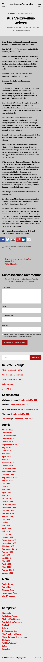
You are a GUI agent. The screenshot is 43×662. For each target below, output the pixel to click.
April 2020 (6, 564)
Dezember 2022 (9, 469)
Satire (4, 646)
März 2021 (6, 531)
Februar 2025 (8, 433)
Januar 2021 (7, 537)
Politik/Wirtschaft (9, 643)
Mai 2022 (6, 489)
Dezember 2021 (9, 504)
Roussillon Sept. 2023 (23, 419)
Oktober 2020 (8, 546)
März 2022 (6, 495)
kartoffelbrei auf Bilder (13, 247)
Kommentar (7, 287)
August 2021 (7, 516)
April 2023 (6, 457)
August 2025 (7, 430)
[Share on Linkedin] (23, 239)
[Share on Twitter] (7, 239)
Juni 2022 (6, 486)
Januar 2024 (7, 442)
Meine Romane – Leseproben (14, 637)
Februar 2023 (8, 463)
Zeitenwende (7, 384)
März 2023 (6, 460)
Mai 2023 (6, 454)
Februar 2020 (8, 570)
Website (5, 325)
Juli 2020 (6, 555)
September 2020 (9, 549)
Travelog (6, 649)
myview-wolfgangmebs (21, 4)
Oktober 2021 (8, 510)
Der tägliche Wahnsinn (12, 622)
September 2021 (9, 513)
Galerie (5, 628)
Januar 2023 (7, 466)
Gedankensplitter (9, 631)
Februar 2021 (7, 534)
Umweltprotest (10, 249)
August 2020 (7, 552)
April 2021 (6, 528)
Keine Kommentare (23, 31)
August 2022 (7, 480)
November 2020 (9, 543)
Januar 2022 (7, 501)
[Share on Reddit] (13, 239)
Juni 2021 (6, 522)
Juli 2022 (6, 483)
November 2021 (9, 507)
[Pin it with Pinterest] (18, 239)
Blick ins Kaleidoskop (11, 619)
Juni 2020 (6, 558)
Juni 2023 (6, 451)
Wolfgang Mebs (15, 27)
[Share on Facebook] (2, 239)
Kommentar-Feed (9, 593)
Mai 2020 (6, 561)
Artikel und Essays (26, 13)
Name (5, 306)
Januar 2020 (7, 573)
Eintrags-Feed (8, 590)
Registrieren (7, 584)
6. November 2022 (32, 27)
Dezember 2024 (9, 436)
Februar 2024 (8, 439)
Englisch (5, 625)
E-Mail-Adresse (8, 316)
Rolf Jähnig (7, 419)
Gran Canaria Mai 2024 (12, 379)
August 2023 (7, 448)
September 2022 (9, 477)
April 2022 (6, 492)
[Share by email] (28, 239)
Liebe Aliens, (7, 389)
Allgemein (12, 13)
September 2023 (9, 445)
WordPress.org (8, 596)
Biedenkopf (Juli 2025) (12, 370)
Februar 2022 (8, 498)
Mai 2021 (6, 525)
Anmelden (6, 587)
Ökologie (6, 640)
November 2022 (9, 472)
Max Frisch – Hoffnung (11, 634)
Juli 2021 (6, 519)
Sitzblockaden (26, 247)
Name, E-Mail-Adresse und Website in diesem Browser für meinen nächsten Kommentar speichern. (22, 336)
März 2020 (7, 567)
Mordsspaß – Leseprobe (12, 375)
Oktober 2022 (8, 475)
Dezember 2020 (9, 540)
